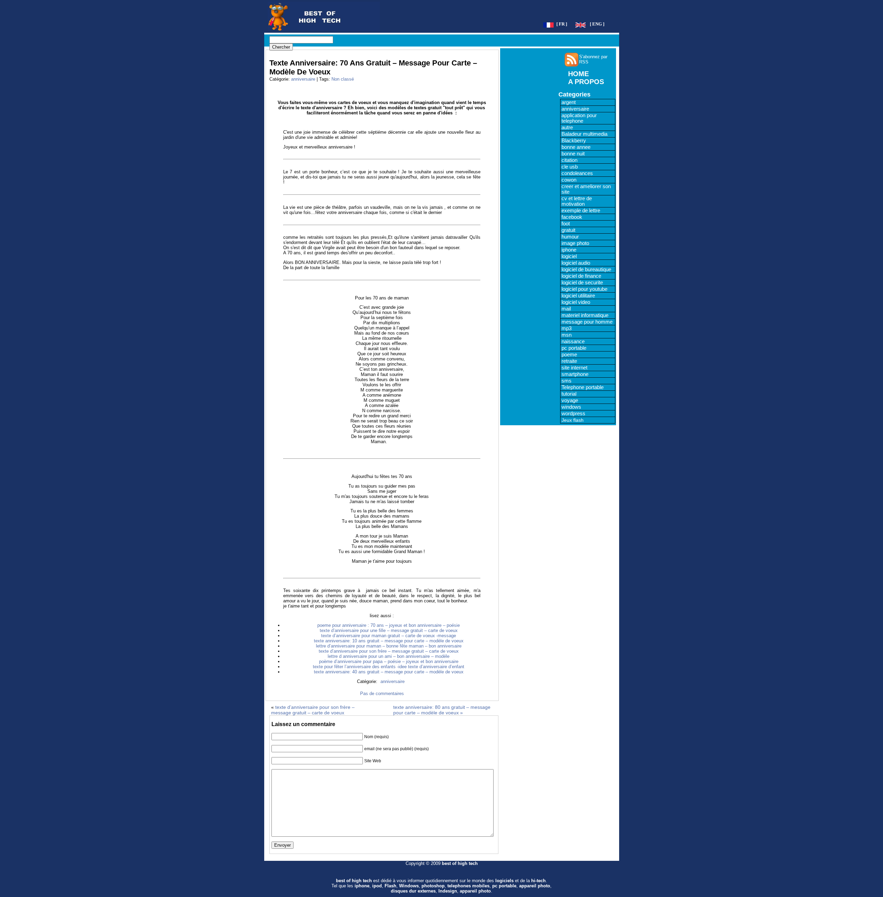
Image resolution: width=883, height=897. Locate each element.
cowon (569, 180)
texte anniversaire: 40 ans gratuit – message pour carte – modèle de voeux (389, 671)
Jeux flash (573, 420)
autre (567, 127)
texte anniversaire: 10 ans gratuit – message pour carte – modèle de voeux (389, 640)
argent (569, 102)
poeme (569, 354)
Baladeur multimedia (584, 134)
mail (566, 309)
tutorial (569, 394)
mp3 (567, 328)
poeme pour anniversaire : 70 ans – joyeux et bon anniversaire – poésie (388, 625)
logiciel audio (576, 263)
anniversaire (303, 79)
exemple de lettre (581, 210)
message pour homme (587, 322)
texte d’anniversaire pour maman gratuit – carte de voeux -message (388, 635)
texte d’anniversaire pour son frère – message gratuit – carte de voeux (389, 651)
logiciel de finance (581, 276)
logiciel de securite (582, 282)
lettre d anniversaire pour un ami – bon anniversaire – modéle (388, 656)
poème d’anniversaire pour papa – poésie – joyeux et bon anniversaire (388, 661)
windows (571, 407)
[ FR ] (561, 24)
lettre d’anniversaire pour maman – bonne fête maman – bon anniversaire (389, 646)
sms (567, 381)
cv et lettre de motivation (577, 201)
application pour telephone (579, 118)
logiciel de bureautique (586, 269)
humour (570, 236)
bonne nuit (573, 153)
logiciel (569, 256)
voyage (570, 400)
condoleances (577, 173)
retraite (569, 361)
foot (566, 223)
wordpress (573, 413)
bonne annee (576, 147)
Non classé (342, 79)
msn (567, 335)
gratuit (568, 230)
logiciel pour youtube (584, 289)
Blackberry (574, 140)
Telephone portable (583, 387)
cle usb (570, 167)
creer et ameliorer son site (586, 189)
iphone (569, 250)
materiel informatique (585, 315)
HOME (578, 74)
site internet (574, 367)
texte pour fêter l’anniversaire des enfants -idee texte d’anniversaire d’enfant (388, 666)
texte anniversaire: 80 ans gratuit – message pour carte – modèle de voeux (441, 709)
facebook (572, 217)
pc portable (574, 348)
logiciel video (576, 302)
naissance (573, 341)
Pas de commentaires (382, 693)
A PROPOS (586, 81)
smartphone (575, 374)
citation (569, 160)
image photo (575, 243)
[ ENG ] (597, 24)
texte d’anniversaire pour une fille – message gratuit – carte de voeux (389, 630)
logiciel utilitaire (578, 295)
